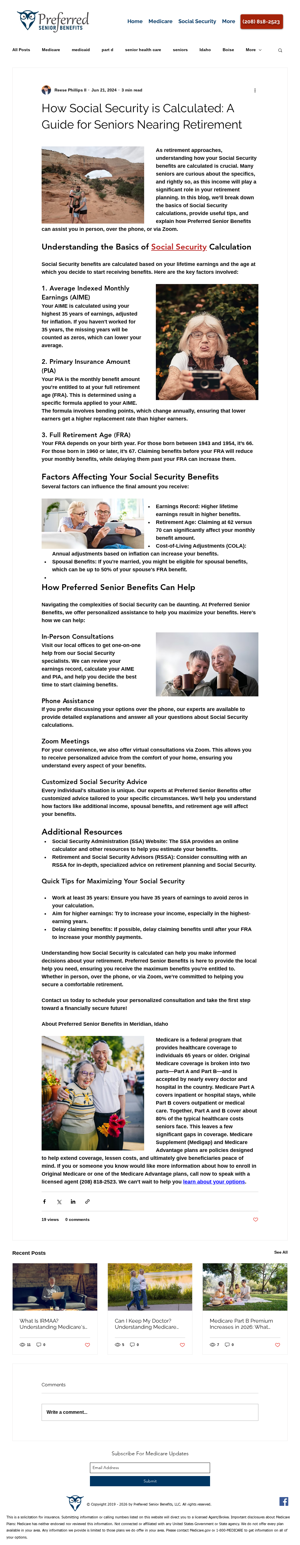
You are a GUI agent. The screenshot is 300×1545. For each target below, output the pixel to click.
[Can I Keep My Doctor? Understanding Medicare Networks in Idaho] (150, 1287)
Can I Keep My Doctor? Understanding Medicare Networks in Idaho (145, 1324)
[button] (280, 50)
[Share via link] (87, 1201)
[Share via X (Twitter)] (59, 1201)
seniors (180, 49)
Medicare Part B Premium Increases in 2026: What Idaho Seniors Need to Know (241, 1324)
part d (107, 49)
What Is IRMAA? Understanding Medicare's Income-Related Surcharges (55, 1324)
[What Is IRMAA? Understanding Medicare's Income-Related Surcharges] (55, 1287)
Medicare (51, 49)
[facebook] (283, 1501)
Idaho (205, 49)
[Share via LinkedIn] (73, 1201)
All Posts (21, 49)
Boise (228, 49)
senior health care (143, 49)
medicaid (81, 49)
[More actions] (254, 90)
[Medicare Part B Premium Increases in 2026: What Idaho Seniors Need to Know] (245, 1287)
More (251, 49)
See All (281, 1252)
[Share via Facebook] (44, 1201)
